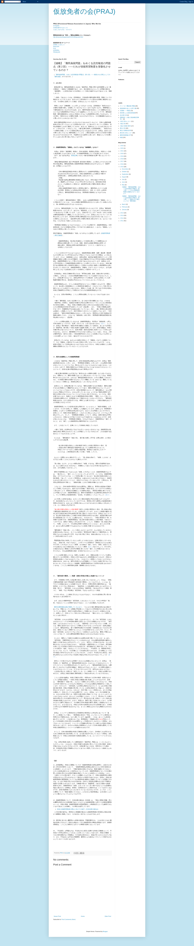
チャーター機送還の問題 (127, 106)
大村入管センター (125, 121)
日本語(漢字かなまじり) (60, 27)
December (125, 169)
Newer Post (57, 916)
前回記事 (74, 155)
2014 (122, 213)
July (123, 179)
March (124, 204)
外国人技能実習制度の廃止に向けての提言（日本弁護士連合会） (78, 809)
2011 (122, 221)
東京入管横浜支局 (125, 130)
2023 (122, 148)
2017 (122, 161)
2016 (122, 164)
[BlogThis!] (77, 853)
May (123, 185)
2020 (122, 153)
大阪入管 (122, 123)
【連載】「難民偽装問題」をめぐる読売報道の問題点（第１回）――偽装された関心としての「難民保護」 (131, 198)
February (125, 207)
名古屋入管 (123, 115)
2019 (122, 156)
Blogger (105, 931)
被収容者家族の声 (125, 135)
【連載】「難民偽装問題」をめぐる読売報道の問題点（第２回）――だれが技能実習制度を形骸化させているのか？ (131, 190)
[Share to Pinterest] (83, 853)
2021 (122, 151)
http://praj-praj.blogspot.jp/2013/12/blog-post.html (68, 37)
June (123, 182)
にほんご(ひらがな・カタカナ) (62, 29)
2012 (122, 218)
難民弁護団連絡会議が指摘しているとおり (68, 607)
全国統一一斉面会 (125, 110)
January (124, 209)
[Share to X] (79, 853)
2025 (122, 145)
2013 (122, 215)
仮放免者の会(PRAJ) (84, 11)
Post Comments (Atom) (69, 919)
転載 (121, 137)
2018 (122, 159)
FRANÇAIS (56, 52)
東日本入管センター (126, 133)
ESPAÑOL (56, 50)
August (124, 177)
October (124, 171)
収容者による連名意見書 (127, 113)
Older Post (108, 916)
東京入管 (122, 128)
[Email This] (75, 853)
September (125, 174)
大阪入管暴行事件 (125, 126)
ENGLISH (56, 46)
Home (83, 916)
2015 (122, 166)
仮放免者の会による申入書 (128, 108)
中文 (54, 48)
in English (56, 26)
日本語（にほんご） (59, 44)
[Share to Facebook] (81, 853)
